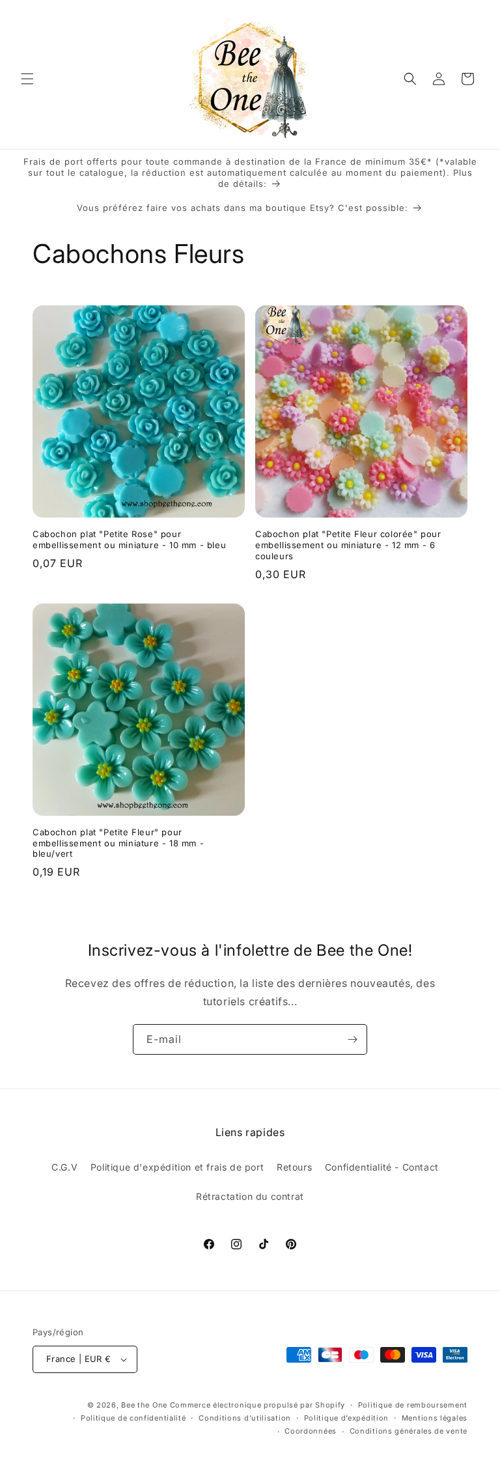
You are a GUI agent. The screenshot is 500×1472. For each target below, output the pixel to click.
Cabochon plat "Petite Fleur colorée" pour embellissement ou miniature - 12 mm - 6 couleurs (348, 545)
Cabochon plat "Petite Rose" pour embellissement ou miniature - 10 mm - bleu (129, 539)
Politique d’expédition (346, 1418)
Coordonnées (311, 1431)
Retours (294, 1167)
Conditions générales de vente (408, 1431)
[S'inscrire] (352, 1039)
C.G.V (64, 1167)
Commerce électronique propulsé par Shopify (257, 1405)
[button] (27, 78)
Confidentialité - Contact (382, 1167)
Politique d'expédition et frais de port (177, 1167)
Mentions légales (434, 1418)
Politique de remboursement (412, 1405)
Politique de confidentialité (133, 1418)
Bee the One (144, 1405)
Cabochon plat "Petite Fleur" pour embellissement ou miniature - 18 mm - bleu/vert (118, 843)
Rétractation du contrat (250, 1196)
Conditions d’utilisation (245, 1418)
